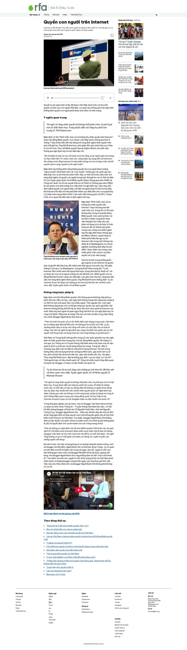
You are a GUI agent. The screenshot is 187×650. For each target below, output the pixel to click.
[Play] (48, 98)
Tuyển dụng (119, 633)
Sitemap (117, 636)
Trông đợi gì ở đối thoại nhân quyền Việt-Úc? (67, 526)
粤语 (50, 599)
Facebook (118, 599)
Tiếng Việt (52, 620)
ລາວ (50, 608)
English (51, 623)
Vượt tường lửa (120, 631)
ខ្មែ (49, 611)
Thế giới (18, 599)
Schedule (85, 596)
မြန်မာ (50, 602)
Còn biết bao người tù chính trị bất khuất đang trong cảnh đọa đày (77, 546)
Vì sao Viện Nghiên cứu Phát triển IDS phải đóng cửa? (70, 557)
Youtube (118, 596)
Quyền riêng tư (120, 628)
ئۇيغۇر (50, 617)
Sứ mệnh (117, 622)
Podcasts (85, 602)
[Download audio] (110, 98)
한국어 (51, 605)
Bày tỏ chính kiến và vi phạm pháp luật (64, 529)
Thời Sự (46, 15)
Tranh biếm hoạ (76, 15)
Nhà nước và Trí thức (55, 574)
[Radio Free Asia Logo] (51, 6)
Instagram (118, 605)
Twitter (117, 602)
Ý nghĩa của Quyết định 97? (59, 543)
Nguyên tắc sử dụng (121, 625)
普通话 (51, 596)
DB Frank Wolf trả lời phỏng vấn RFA (62, 513)
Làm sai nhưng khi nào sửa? (58, 571)
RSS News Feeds (87, 612)
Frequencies (86, 599)
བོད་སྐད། (51, 614)
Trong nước (19, 596)
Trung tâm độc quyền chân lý (59, 567)
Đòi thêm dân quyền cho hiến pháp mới (64, 550)
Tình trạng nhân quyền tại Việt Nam (62, 553)
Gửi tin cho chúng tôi (122, 608)
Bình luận (56, 15)
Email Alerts (86, 609)
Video (65, 15)
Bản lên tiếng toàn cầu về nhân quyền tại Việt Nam (69, 533)
